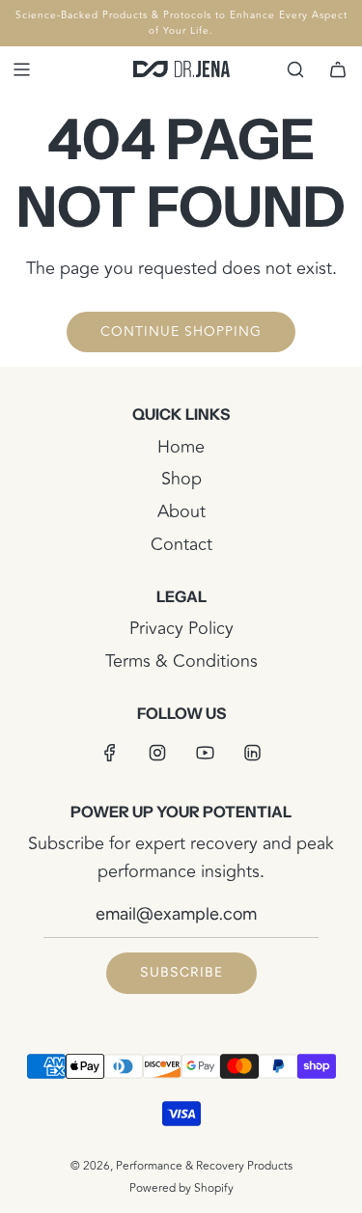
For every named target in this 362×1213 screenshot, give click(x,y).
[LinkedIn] (252, 752)
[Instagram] (157, 752)
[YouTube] (204, 752)
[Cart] (338, 69)
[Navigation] (21, 69)
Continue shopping (181, 331)
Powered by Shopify (181, 1188)
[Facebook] (110, 752)
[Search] (295, 69)
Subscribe (181, 972)
